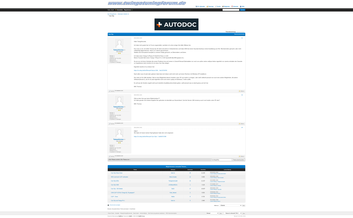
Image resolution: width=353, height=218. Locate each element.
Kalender (235, 6)
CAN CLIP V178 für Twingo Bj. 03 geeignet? (122, 192)
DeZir (173, 188)
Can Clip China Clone (116, 173)
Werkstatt (120, 14)
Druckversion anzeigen (115, 204)
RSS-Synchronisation (171, 213)
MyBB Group (141, 216)
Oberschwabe (173, 177)
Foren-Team (111, 213)
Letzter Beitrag (213, 173)
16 (190, 181)
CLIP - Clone (114, 196)
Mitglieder (227, 6)
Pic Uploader (201, 6)
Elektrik (125, 14)
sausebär (219, 189)
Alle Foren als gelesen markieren (156, 213)
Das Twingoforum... (112, 14)
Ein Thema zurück (114, 159)
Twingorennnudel (173, 181)
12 (190, 177)
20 (190, 173)
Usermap (210, 6)
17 (190, 188)
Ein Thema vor (125, 159)
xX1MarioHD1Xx (173, 185)
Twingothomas (118, 50)
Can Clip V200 (115, 185)
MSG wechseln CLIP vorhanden (119, 177)
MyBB (130, 216)
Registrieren (127, 10)
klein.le (173, 173)
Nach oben (136, 213)
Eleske (218, 193)
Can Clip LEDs (115, 181)
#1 (242, 38)
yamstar (219, 185)
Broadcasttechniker (221, 173)
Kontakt (117, 213)
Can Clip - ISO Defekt (117, 188)
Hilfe (243, 6)
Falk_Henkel (173, 192)
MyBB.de (120, 216)
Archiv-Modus (143, 213)
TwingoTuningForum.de (126, 213)
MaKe (173, 196)
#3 (242, 127)
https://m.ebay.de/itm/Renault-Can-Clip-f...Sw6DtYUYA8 (150, 136)
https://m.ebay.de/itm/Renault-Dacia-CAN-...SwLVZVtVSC (150, 70)
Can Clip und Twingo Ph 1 (118, 200)
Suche (219, 6)
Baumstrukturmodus (239, 34)
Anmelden (120, 10)
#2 (242, 94)
